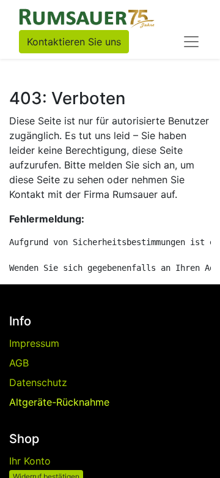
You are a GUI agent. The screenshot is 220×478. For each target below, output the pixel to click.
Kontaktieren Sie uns (74, 42)
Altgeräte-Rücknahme (59, 402)
